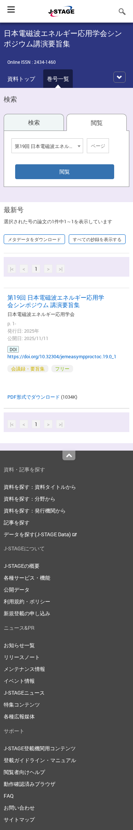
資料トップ (21, 78)
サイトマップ (19, 819)
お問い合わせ (19, 807)
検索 (34, 122)
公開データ (17, 589)
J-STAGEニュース (24, 692)
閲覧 (97, 123)
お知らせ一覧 (19, 645)
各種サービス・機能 (27, 577)
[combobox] (47, 145)
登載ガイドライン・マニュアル (40, 760)
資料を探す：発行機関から (35, 510)
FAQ (9, 795)
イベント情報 (19, 680)
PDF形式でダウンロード (33, 396)
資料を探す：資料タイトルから (40, 486)
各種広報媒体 (19, 716)
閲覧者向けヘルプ (24, 771)
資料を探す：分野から (29, 498)
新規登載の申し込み (27, 613)
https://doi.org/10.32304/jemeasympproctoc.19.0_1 (61, 356)
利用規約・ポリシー (27, 601)
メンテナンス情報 (24, 668)
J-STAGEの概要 (22, 565)
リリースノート (22, 657)
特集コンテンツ (22, 704)
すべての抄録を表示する (97, 239)
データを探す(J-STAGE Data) (38, 534)
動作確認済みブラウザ (29, 783)
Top (68, 455)
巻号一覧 (58, 78)
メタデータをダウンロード (34, 239)
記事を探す (17, 522)
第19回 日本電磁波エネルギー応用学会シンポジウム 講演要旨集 (55, 301)
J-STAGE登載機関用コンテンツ (40, 748)
